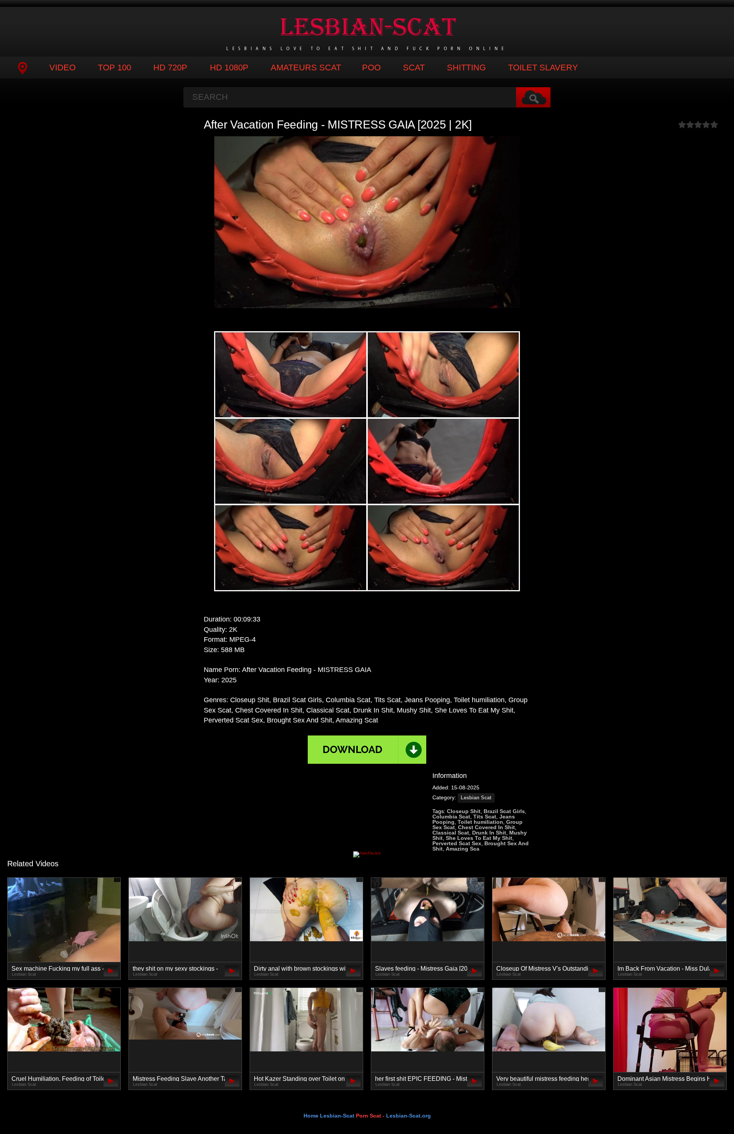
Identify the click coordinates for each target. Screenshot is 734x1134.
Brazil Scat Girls (504, 811)
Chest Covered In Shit (486, 827)
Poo (371, 67)
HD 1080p (229, 67)
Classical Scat (450, 833)
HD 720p (170, 67)
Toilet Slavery (543, 67)
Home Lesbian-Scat (329, 1116)
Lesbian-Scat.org (408, 1116)
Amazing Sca (462, 849)
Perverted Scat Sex (456, 843)
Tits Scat (484, 816)
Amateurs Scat (306, 67)
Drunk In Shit (489, 833)
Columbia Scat (451, 816)
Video (62, 67)
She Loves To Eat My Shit (479, 838)
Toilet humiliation (480, 822)
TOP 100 (114, 67)
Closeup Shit (464, 811)
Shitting (466, 67)
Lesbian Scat (476, 797)
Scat (414, 67)
